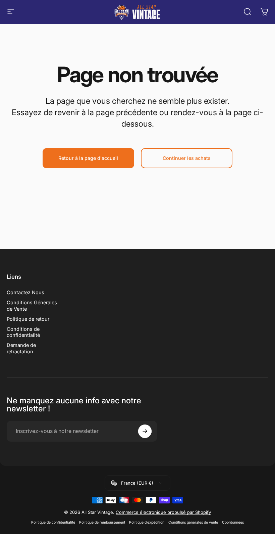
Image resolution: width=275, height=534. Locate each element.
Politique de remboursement (102, 522)
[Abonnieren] (145, 431)
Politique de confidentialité (53, 522)
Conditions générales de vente (193, 522)
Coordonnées (233, 522)
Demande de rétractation (21, 348)
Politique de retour (28, 319)
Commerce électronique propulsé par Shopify (163, 512)
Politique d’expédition (146, 522)
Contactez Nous (25, 293)
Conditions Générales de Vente (32, 306)
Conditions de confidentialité (23, 332)
